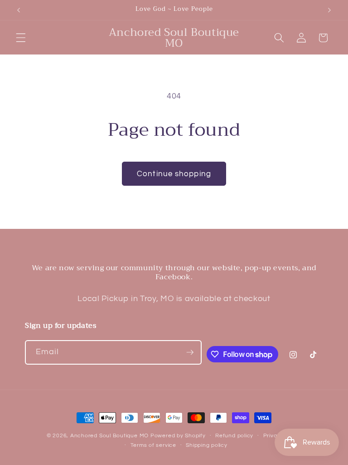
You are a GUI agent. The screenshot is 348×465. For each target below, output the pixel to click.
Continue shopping (174, 174)
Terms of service (153, 445)
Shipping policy (206, 445)
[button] (21, 38)
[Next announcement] (329, 10)
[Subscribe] (190, 352)
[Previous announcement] (19, 10)
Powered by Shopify (178, 436)
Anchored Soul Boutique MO (109, 436)
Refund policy (234, 436)
